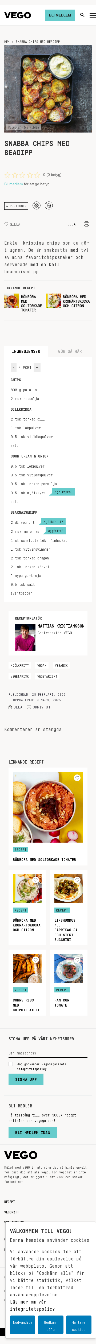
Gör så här (70, 350)
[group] (23, 305)
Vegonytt (11, 1211)
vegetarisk (20, 675)
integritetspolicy (32, 1068)
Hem (7, 40)
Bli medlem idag (32, 1131)
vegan (41, 664)
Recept (9, 1200)
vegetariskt (47, 675)
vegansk (61, 664)
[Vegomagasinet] (17, 15)
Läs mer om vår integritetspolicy (32, 1304)
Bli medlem (13, 184)
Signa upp (26, 1078)
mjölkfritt (20, 664)
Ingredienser (26, 350)
